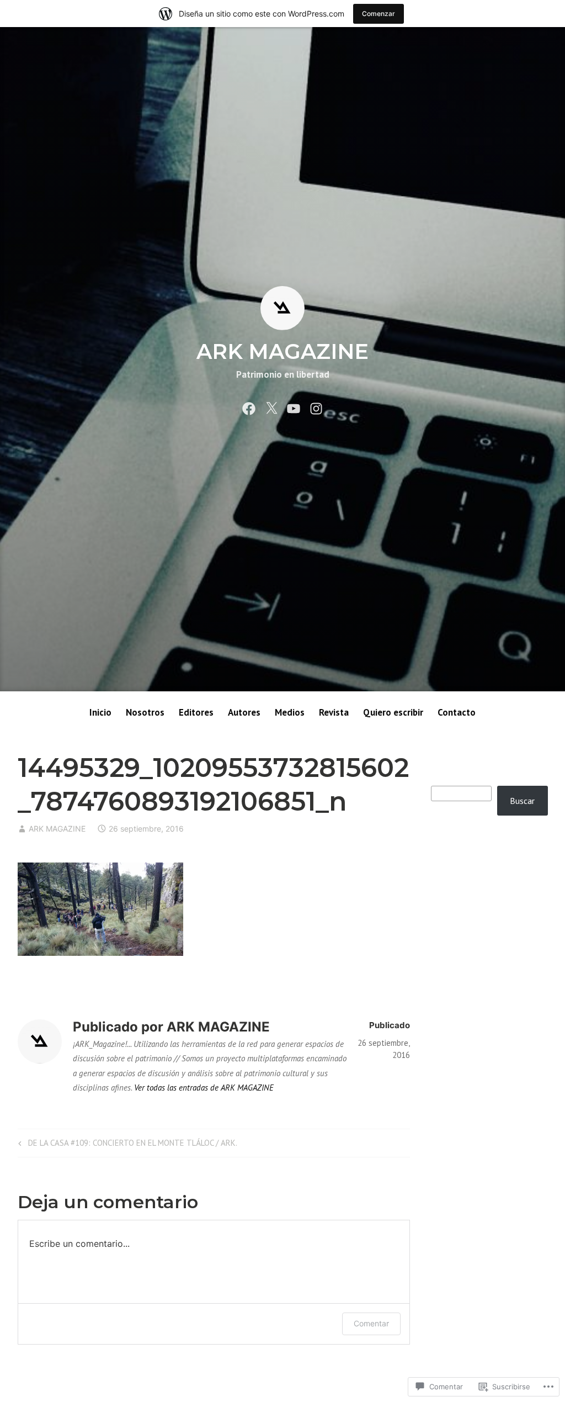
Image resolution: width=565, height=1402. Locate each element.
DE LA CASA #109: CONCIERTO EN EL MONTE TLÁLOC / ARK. (126, 1144)
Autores (244, 712)
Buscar (522, 800)
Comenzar (378, 13)
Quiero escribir (393, 712)
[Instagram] (316, 407)
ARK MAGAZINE (282, 351)
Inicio (100, 712)
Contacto (457, 712)
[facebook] (249, 407)
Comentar (371, 1323)
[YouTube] (293, 407)
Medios (290, 712)
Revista (334, 712)
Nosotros (145, 712)
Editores (196, 712)
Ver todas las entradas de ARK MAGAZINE (204, 1087)
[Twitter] (271, 407)
